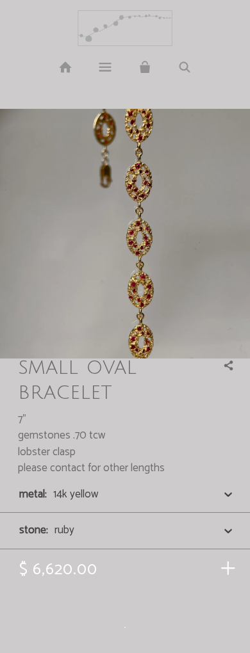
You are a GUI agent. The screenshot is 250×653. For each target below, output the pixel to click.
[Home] (65, 68)
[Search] (185, 68)
